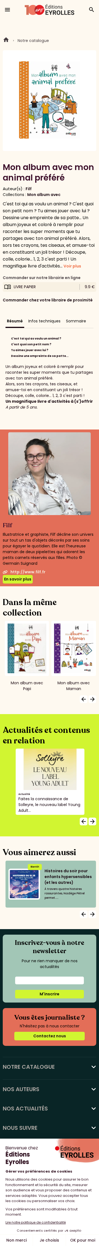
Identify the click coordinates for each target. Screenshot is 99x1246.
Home (6, 40)
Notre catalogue (33, 40)
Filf (29, 189)
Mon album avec (44, 194)
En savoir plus (17, 579)
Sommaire (76, 321)
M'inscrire (49, 994)
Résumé (15, 321)
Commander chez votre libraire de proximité (48, 300)
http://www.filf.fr (27, 572)
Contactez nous (49, 1036)
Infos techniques (44, 321)
